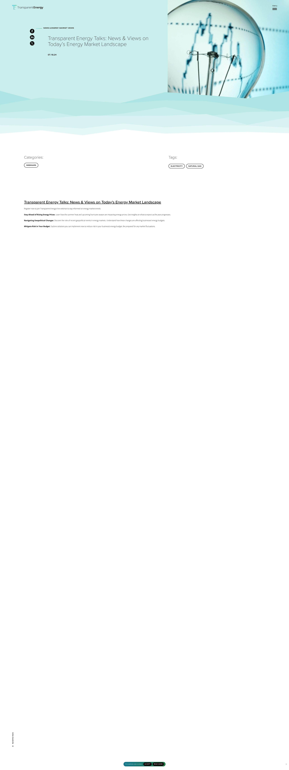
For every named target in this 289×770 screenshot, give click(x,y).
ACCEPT (147, 764)
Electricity (177, 166)
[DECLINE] (286, 764)
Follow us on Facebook (32, 31)
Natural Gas (194, 166)
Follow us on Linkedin (32, 37)
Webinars (31, 165)
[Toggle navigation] (274, 9)
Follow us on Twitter (32, 43)
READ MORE (158, 764)
